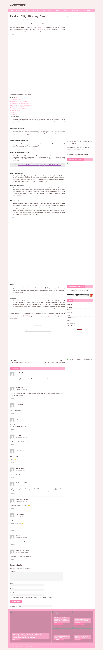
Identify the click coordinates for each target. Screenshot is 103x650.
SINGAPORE (70, 309)
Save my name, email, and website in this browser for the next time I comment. (32, 597)
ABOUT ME (19, 10)
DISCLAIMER (86, 10)
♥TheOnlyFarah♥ (21, 373)
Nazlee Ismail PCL (21, 483)
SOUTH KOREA (71, 323)
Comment (12, 571)
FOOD (65, 10)
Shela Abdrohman (22, 499)
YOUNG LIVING (76, 10)
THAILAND (69, 307)
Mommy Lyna (20, 514)
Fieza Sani (19, 450)
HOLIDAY (28, 19)
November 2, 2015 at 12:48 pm (22, 552)
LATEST (28, 10)
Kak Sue (18, 435)
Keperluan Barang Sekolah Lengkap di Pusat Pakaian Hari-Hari (82, 621)
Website (12, 592)
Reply (12, 382)
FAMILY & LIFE (46, 10)
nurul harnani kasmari (23, 550)
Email (11, 588)
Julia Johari (19, 387)
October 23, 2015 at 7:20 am (21, 501)
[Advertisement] (37, 80)
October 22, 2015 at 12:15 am (21, 484)
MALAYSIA (69, 304)
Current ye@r (14, 606)
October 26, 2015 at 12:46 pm (21, 537)
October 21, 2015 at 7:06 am (21, 406)
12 (37, 19)
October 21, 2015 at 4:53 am (21, 374)
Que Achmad (20, 468)
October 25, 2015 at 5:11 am (21, 516)
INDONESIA (70, 312)
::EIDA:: (18, 536)
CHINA (68, 315)
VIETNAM (69, 326)
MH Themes (31, 646)
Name (11, 583)
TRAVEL (57, 10)
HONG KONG (70, 318)
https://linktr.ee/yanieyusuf (79, 154)
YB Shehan (19, 404)
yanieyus (23, 19)
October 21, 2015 (15, 19)
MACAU (69, 320)
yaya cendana (20, 419)
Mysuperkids (41, 27)
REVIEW (35, 10)
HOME (11, 10)
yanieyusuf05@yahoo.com (74, 151)
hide (17, 98)
